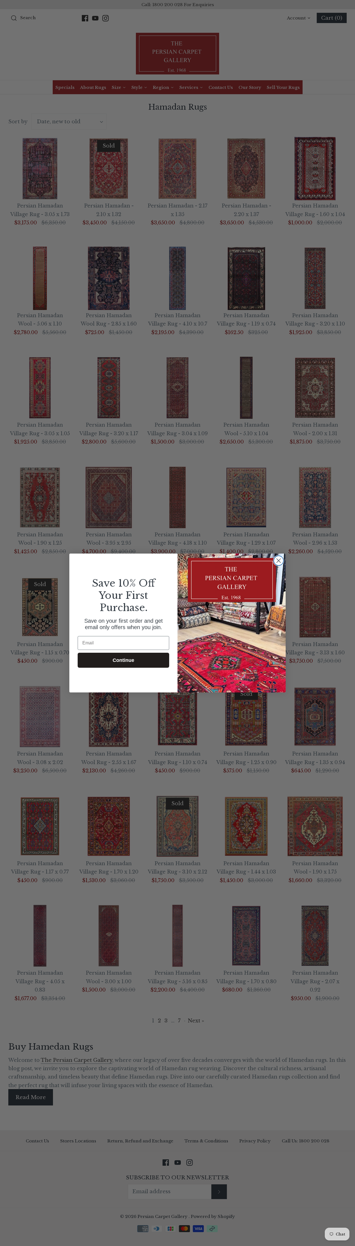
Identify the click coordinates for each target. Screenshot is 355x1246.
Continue (123, 660)
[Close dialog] (278, 561)
